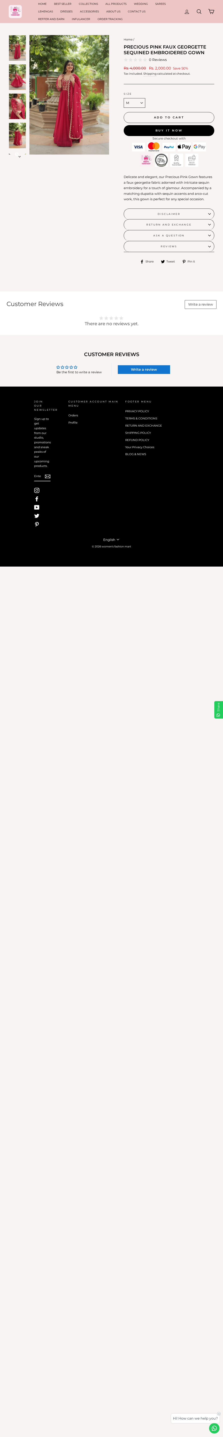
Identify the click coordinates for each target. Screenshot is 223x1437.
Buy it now (169, 130)
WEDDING (141, 3)
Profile (73, 422)
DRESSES (66, 11)
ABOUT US (113, 11)
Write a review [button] (144, 369)
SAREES (160, 3)
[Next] (17, 152)
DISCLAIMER (169, 213)
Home (128, 39)
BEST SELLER (62, 3)
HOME (42, 3)
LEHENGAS (45, 11)
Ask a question (168, 235)
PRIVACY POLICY (137, 411)
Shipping (150, 73)
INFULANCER (81, 19)
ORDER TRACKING (110, 19)
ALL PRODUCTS (116, 3)
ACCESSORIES (89, 11)
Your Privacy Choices (139, 447)
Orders (73, 415)
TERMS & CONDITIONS (141, 418)
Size (128, 93)
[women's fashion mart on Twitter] (36, 515)
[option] (69, 95)
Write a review (200, 304)
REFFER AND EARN (51, 19)
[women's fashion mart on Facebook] (36, 498)
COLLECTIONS (88, 3)
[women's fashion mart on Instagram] (36, 490)
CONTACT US (136, 11)
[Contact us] (214, 1428)
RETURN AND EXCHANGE (168, 224)
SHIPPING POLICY (138, 432)
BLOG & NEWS (135, 454)
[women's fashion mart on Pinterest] (36, 524)
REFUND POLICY (137, 440)
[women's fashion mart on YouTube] (36, 507)
